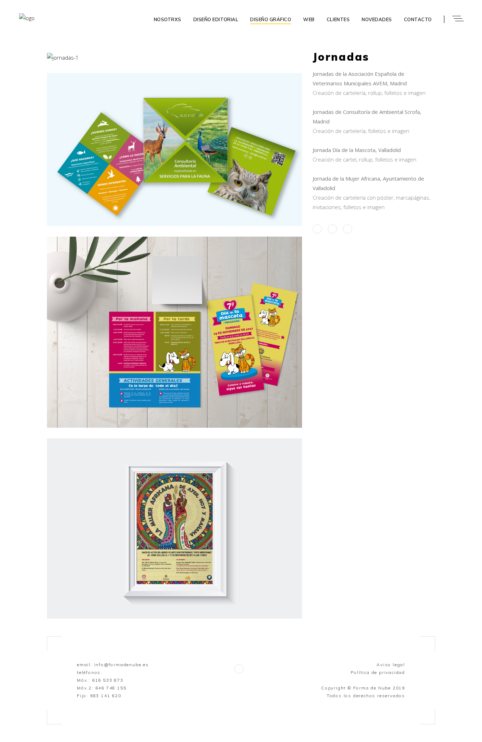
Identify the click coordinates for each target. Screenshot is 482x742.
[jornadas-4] (174, 332)
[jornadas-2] (174, 149)
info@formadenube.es (121, 664)
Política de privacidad (378, 672)
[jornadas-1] (174, 57)
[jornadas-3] (174, 528)
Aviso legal (390, 664)
